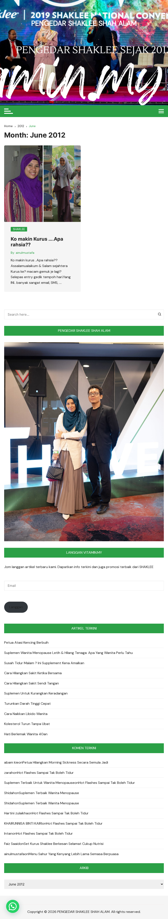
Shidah (9, 793)
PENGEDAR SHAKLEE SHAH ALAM (84, 23)
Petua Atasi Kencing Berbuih (26, 642)
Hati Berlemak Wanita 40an (25, 734)
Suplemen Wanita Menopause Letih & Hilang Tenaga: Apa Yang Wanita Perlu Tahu (68, 652)
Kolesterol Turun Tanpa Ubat (27, 724)
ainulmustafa (25, 253)
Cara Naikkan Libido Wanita (25, 713)
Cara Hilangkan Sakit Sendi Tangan (31, 683)
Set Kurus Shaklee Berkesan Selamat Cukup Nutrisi (63, 843)
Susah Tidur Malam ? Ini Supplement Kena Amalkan (44, 663)
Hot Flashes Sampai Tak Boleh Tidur (45, 772)
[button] (12, 906)
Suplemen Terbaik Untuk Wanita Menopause (39, 782)
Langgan (16, 607)
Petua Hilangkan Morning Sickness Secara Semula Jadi (65, 762)
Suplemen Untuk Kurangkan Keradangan (36, 693)
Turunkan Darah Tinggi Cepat (27, 703)
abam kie (11, 762)
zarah (8, 772)
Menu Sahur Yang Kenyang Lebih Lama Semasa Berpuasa (74, 854)
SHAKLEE (19, 229)
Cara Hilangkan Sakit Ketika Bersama (33, 673)
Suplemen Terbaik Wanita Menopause (49, 793)
